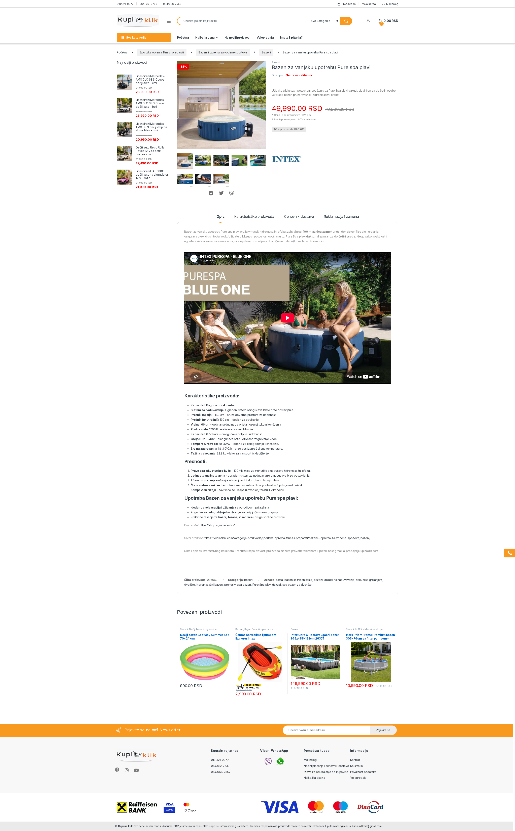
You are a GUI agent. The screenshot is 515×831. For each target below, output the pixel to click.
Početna (183, 37)
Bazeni (266, 52)
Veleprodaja (265, 37)
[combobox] (243, 21)
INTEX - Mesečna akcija (369, 629)
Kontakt (355, 759)
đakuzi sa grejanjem (369, 579)
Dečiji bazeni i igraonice (203, 629)
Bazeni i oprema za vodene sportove (223, 52)
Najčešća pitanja (314, 777)
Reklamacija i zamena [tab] (341, 217)
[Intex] (287, 159)
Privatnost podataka (363, 772)
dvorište (189, 584)
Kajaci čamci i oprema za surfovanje (254, 630)
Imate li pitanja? (291, 37)
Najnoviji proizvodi (237, 37)
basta (279, 579)
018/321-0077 (125, 3)
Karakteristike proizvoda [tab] (254, 217)
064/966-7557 (172, 3)
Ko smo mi (356, 766)
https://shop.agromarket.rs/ (217, 525)
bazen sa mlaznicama (298, 579)
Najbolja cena (205, 37)
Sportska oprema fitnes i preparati (162, 52)
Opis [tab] (220, 217)
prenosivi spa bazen (237, 584)
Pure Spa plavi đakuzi (266, 584)
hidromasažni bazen (210, 584)
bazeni (318, 579)
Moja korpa (369, 3)
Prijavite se (383, 730)
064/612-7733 (148, 3)
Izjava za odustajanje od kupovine (326, 772)
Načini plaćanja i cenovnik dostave (326, 766)
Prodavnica (349, 3)
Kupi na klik (125, 826)
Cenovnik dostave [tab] (299, 217)
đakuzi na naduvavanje (339, 579)
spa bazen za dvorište (297, 584)
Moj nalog (392, 3)
